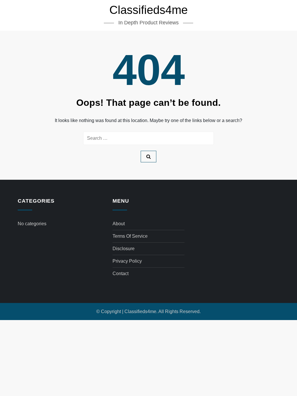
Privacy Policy (127, 261)
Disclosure (124, 248)
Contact (120, 273)
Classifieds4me (148, 9)
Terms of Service (130, 236)
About (119, 223)
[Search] (148, 156)
